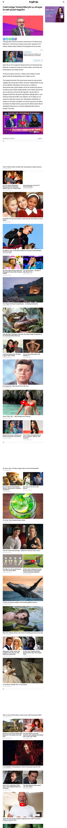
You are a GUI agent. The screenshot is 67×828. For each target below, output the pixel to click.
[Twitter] (7, 39)
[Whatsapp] (10, 39)
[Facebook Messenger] (13, 39)
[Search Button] (63, 2)
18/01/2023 (5, 12)
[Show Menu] (3, 2)
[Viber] (15, 39)
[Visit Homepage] (33, 2)
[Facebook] (4, 39)
